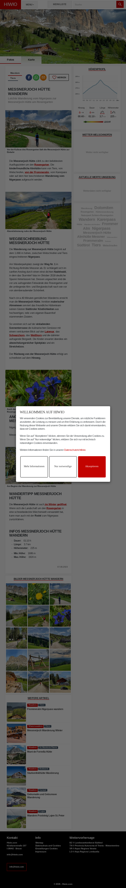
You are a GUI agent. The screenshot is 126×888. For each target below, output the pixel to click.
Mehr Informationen (34, 466)
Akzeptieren (91, 466)
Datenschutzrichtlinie (75, 450)
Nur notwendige (63, 466)
